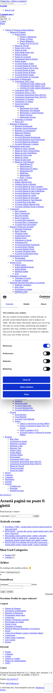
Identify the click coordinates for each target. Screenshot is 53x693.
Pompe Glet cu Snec (23, 48)
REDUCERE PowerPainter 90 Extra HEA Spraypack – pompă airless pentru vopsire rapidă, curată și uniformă (27, 543)
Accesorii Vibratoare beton (25, 251)
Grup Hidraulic (21, 417)
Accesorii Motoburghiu (24, 408)
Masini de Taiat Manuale (24, 162)
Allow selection (26, 387)
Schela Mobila (20, 269)
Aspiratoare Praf (21, 242)
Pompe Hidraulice (27, 41)
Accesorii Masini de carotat (25, 195)
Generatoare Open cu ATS (25, 93)
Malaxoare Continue (23, 135)
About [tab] (43, 304)
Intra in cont (9, 10)
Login (3, 592)
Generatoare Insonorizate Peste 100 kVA (30, 97)
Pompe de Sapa (21, 50)
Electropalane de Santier (19, 256)
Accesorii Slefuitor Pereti (24, 249)
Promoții (8, 484)
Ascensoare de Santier (23, 289)
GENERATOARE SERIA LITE (32, 84)
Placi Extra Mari (21, 180)
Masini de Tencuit (22, 46)
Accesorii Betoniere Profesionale (27, 137)
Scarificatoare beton (22, 236)
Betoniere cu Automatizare (25, 131)
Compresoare (10, 635)
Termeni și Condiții (12, 658)
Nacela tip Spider (16, 470)
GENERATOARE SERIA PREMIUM (35, 88)
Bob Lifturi (19, 287)
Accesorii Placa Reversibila (25, 224)
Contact (8, 656)
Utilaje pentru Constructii (15, 637)
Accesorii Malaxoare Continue (27, 144)
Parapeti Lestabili (21, 280)
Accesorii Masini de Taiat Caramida (29, 186)
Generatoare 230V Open (24, 81)
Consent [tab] (9, 304)
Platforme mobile (21, 271)
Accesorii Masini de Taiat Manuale (28, 200)
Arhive (2, 572)
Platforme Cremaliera (23, 285)
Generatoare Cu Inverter (24, 99)
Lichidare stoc (15, 486)
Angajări (8, 482)
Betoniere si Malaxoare (19, 124)
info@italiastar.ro (12, 683)
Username (4, 584)
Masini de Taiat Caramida (25, 148)
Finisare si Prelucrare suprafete (22, 227)
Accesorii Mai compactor (24, 220)
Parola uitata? (49, 594)
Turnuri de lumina (22, 104)
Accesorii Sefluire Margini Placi (27, 204)
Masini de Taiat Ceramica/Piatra (27, 151)
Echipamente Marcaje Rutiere (26, 59)
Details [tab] (27, 304)
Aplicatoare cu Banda (23, 240)
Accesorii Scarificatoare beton (26, 254)
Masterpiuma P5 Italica (29, 169)
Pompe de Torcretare (23, 57)
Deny (26, 394)
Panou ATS (19, 122)
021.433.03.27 (12, 679)
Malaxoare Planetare (23, 133)
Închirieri (8, 437)
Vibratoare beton (21, 233)
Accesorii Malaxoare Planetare (27, 142)
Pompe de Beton (21, 55)
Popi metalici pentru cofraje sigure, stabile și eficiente (25, 536)
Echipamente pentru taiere (20, 146)
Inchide (9, 592)
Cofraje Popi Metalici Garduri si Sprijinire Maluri (24, 633)
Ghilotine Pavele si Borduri (25, 184)
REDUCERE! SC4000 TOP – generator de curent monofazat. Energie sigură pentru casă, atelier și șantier (26, 539)
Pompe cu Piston (26, 39)
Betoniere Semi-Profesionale (26, 128)
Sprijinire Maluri (16, 455)
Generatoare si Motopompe (20, 79)
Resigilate (14, 488)
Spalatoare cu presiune (23, 119)
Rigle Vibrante (20, 231)
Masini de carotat (21, 157)
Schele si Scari (15, 262)
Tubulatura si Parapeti (18, 276)
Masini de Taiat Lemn (23, 155)
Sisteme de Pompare (18, 32)
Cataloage (9, 475)
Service (8, 473)
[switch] (46, 353)
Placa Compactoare (22, 213)
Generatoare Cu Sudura (24, 101)
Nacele (7, 631)
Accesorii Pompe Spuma (24, 75)
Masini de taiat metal (23, 160)
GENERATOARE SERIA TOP (32, 86)
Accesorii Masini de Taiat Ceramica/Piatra (31, 189)
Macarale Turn (15, 448)
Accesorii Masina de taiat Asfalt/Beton (30, 191)
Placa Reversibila (21, 216)
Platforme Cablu (21, 292)
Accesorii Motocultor (23, 406)
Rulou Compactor (22, 218)
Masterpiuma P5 (26, 166)
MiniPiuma (24, 173)
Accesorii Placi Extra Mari (25, 202)
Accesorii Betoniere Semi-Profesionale (30, 140)
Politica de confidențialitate (15, 661)
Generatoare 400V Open (24, 90)
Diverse (13, 412)
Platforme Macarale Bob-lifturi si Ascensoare (27, 283)
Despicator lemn (21, 403)
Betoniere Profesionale (23, 126)
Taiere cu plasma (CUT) (29, 430)
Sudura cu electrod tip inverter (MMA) (35, 423)
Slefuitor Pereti (20, 238)
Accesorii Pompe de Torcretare (27, 77)
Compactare (14, 209)
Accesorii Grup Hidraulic (25, 419)
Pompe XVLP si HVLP (29, 43)
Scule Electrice (20, 415)
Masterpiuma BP (26, 171)
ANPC (7, 663)
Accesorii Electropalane (24, 260)
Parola (34, 584)
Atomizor (18, 401)
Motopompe (19, 106)
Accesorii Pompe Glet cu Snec (27, 68)
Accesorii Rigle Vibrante (24, 247)
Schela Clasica (20, 265)
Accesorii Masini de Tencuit (26, 66)
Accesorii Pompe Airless (24, 63)
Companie (9, 477)
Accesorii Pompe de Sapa (25, 70)
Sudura (17, 421)
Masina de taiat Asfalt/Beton (26, 153)
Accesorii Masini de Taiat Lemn (27, 193)
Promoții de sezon (17, 491)
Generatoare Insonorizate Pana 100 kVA (30, 95)
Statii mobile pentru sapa (24, 52)
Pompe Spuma (20, 61)
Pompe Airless (20, 34)
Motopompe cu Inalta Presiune (32, 113)
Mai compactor (20, 211)
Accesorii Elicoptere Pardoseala (27, 245)
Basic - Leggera (26, 178)
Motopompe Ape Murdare (30, 110)
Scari (17, 274)
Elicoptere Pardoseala (23, 229)
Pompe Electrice (26, 115)
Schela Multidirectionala (24, 267)
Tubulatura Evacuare (23, 278)
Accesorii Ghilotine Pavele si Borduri (29, 207)
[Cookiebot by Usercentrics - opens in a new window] (39, 297)
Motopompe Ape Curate (29, 108)
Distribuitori (9, 479)
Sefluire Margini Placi (23, 182)
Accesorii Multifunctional (25, 410)
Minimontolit (25, 175)
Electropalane (20, 258)
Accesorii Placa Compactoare (26, 222)
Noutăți (8, 555)
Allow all (26, 380)
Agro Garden (10, 640)
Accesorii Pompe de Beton (25, 72)
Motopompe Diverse (28, 117)
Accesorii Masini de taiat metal (27, 198)
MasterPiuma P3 (26, 164)
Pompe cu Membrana (28, 37)
